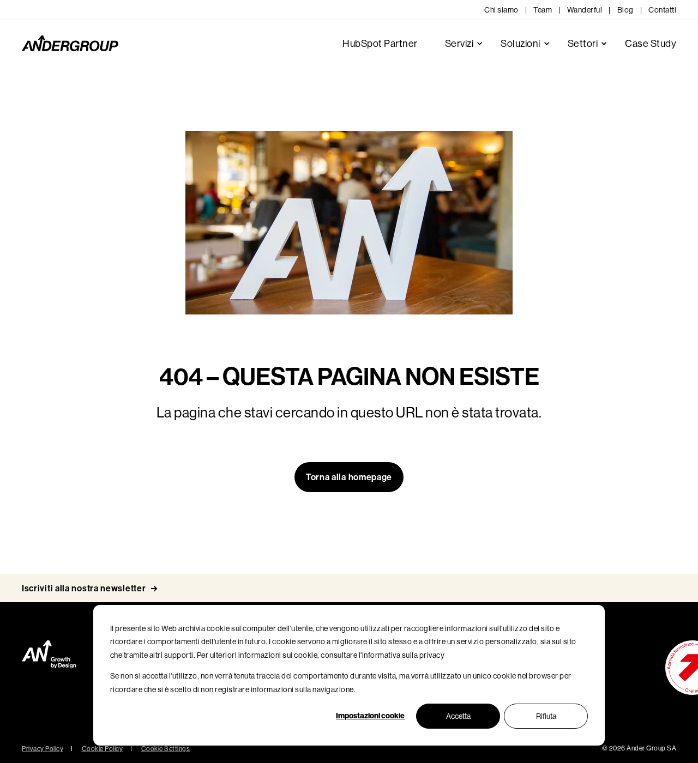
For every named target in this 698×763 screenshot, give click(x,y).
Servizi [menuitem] (459, 43)
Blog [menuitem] (625, 10)
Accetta (458, 716)
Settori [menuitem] (583, 43)
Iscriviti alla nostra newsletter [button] (84, 588)
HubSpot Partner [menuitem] (380, 43)
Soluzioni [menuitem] (520, 43)
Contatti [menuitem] (662, 10)
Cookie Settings (165, 749)
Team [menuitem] (542, 10)
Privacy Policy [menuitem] (42, 749)
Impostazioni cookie (370, 715)
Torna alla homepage (349, 477)
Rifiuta (546, 716)
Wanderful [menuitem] (585, 10)
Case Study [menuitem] (650, 43)
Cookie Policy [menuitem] (102, 749)
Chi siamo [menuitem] (501, 10)
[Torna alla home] (70, 43)
